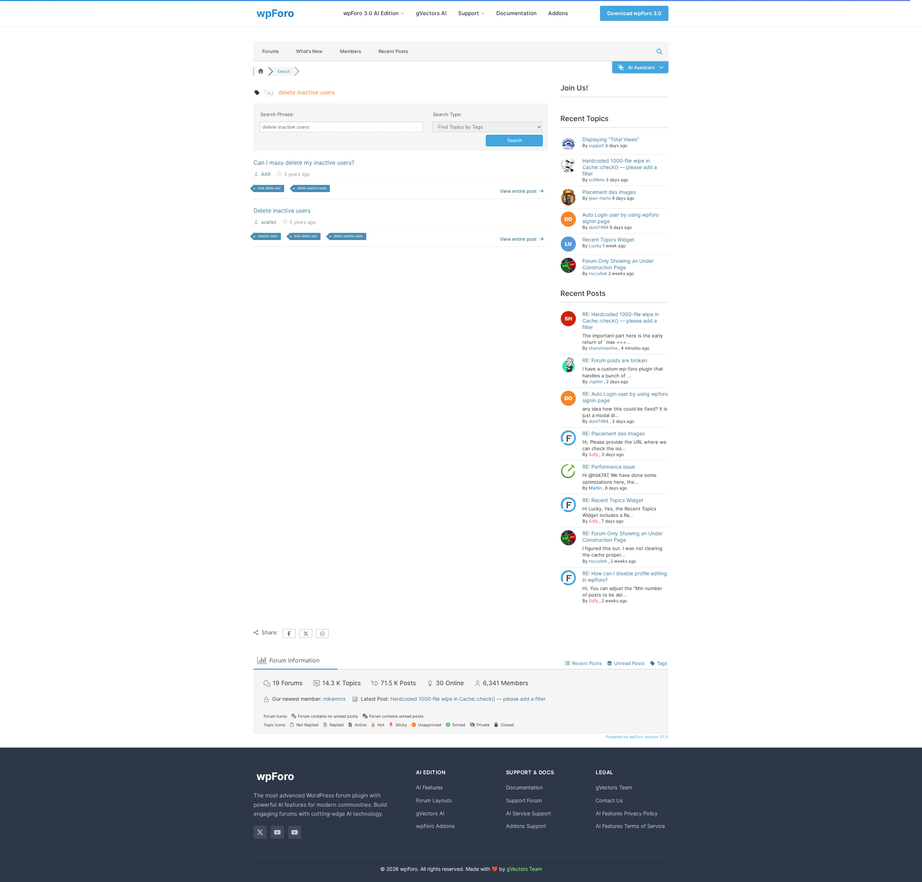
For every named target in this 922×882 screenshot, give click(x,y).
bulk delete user (269, 188)
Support (468, 13)
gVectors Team (614, 787)
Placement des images (609, 192)
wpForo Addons (435, 826)
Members (350, 51)
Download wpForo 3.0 (634, 13)
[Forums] (261, 71)
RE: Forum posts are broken (614, 360)
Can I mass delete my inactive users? (304, 162)
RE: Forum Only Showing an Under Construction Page (622, 536)
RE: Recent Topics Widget (612, 500)
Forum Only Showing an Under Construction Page (618, 264)
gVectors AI (431, 13)
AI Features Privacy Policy (627, 813)
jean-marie (600, 198)
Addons (558, 13)
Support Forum (524, 800)
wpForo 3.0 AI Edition (371, 13)
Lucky (595, 245)
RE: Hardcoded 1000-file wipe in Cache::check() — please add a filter (620, 320)
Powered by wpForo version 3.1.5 (636, 736)
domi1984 (599, 227)
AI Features (429, 787)
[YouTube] (277, 832)
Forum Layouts (434, 800)
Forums (270, 51)
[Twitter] (260, 832)
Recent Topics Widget (608, 239)
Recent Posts (393, 51)
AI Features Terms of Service (630, 826)
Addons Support (526, 826)
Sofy (593, 454)
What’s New (309, 51)
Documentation (516, 13)
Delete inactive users (282, 210)
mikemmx (334, 699)
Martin (595, 488)
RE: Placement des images (613, 433)
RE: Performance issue (608, 467)
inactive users (267, 236)
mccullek (598, 273)
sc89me (597, 179)
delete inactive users (311, 188)
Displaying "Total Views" (610, 139)
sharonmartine (603, 348)
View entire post (518, 191)
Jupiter (596, 381)
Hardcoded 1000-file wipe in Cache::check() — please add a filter (619, 167)
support (596, 145)
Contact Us (609, 800)
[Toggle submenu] (402, 13)
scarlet (268, 222)
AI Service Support (528, 813)
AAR (265, 174)
